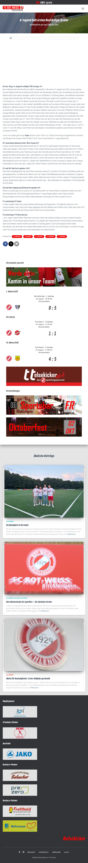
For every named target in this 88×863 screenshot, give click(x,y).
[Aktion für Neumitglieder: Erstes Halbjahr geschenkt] (44, 645)
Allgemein (28, 236)
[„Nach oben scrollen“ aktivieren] (83, 858)
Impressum (56, 852)
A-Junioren (17, 236)
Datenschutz (44, 852)
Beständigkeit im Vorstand (17, 525)
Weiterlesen (71, 534)
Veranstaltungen (20, 598)
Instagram (23, 852)
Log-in (66, 852)
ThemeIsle (52, 857)
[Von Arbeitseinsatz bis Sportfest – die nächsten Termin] (44, 568)
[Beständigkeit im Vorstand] (44, 491)
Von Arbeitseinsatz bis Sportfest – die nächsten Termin (29, 602)
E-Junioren (50, 236)
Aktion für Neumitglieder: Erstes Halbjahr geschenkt (28, 678)
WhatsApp (31, 852)
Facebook (19, 852)
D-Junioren (39, 236)
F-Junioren (61, 236)
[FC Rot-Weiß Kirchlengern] (14, 8)
